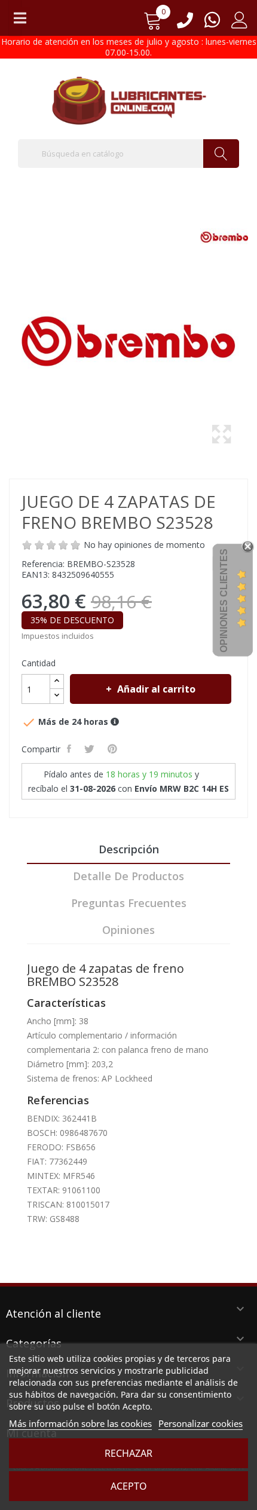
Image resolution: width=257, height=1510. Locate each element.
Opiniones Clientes (224, 601)
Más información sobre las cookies (80, 1423)
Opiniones (128, 930)
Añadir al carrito (156, 689)
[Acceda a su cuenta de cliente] (239, 24)
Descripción (129, 849)
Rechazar (128, 1453)
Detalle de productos (128, 876)
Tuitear (90, 749)
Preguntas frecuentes (128, 903)
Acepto (129, 1486)
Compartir (70, 749)
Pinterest (113, 749)
